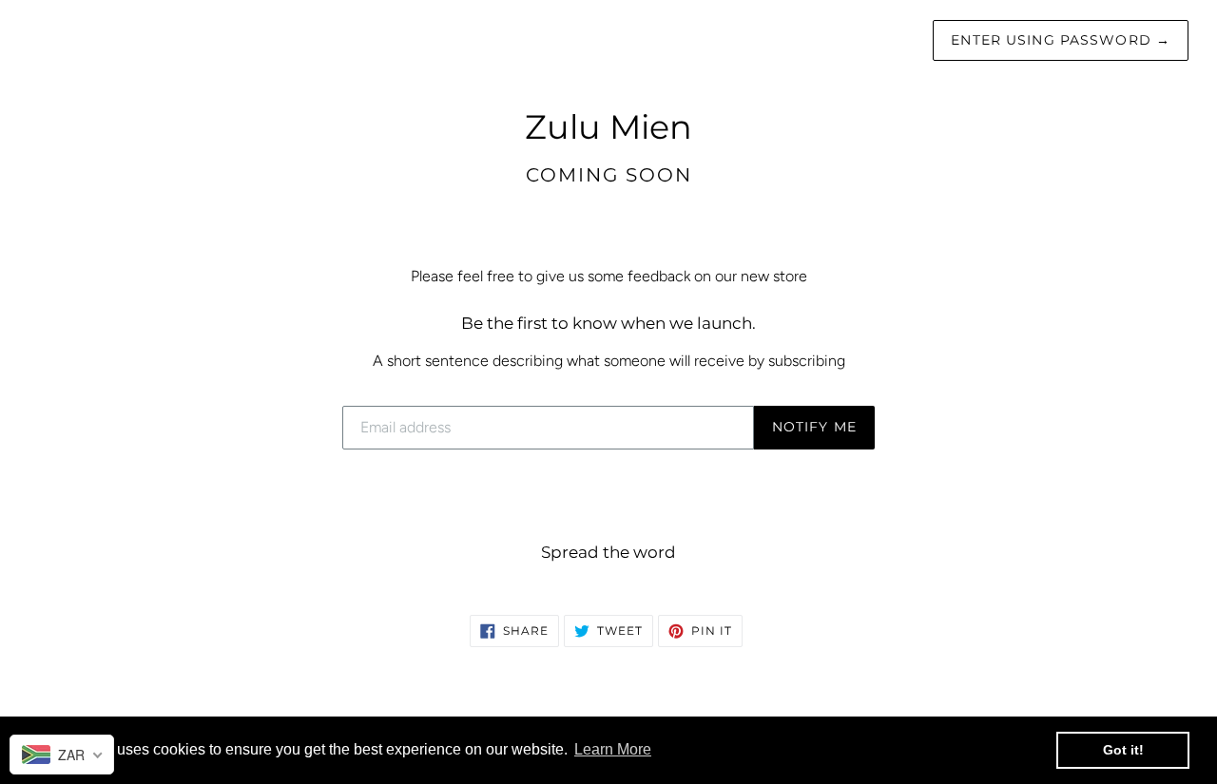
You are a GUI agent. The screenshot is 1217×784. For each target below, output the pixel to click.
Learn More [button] (612, 749)
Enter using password (1060, 39)
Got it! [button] (1123, 749)
